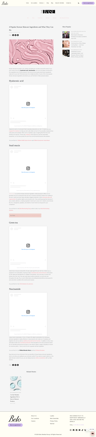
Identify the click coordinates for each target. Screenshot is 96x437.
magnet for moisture (14, 131)
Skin (28, 17)
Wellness (48, 17)
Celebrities (40, 17)
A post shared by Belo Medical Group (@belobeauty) (28, 190)
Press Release (77, 31)
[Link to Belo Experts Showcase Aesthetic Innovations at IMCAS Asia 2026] (66, 34)
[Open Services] (43, 3)
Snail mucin (12, 193)
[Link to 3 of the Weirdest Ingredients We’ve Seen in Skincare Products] (15, 383)
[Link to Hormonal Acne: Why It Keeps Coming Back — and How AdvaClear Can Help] (66, 44)
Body (33, 17)
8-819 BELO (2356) (78, 425)
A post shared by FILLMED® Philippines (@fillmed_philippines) (28, 125)
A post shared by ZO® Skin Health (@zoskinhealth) (28, 267)
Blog (11, 392)
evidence (28, 134)
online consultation (40, 358)
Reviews (55, 17)
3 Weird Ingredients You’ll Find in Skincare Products (28, 215)
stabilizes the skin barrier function (32, 341)
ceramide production (25, 342)
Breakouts (16, 392)
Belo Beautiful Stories (64, 17)
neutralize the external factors (39, 272)
